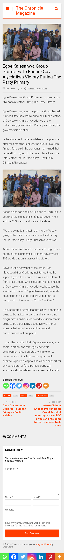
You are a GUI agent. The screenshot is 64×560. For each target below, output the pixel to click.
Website (9, 509)
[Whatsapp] (6, 386)
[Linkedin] (32, 386)
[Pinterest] (39, 386)
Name (9, 497)
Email (36, 497)
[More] (46, 386)
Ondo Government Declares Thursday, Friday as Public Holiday (14, 410)
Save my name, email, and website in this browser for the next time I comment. (27, 524)
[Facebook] (13, 386)
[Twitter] (19, 386)
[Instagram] (26, 386)
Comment (11, 468)
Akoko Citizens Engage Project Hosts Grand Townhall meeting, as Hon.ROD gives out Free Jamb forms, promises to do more (47, 415)
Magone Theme (43, 544)
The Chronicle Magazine (29, 10)
